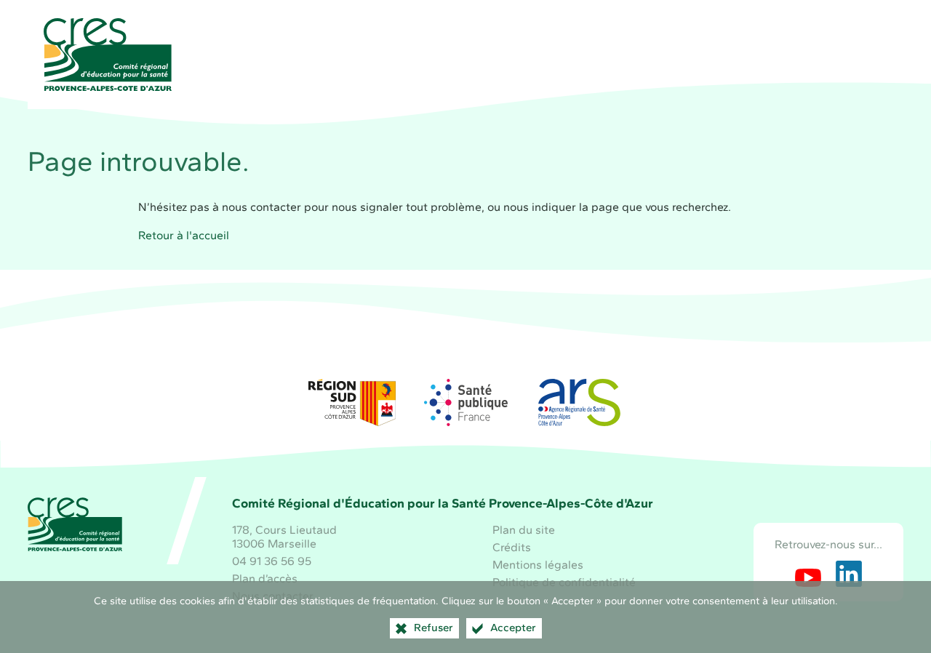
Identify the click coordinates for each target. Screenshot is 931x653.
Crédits (511, 547)
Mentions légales (537, 565)
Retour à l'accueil (183, 235)
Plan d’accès (264, 578)
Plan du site (523, 530)
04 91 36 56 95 (271, 561)
